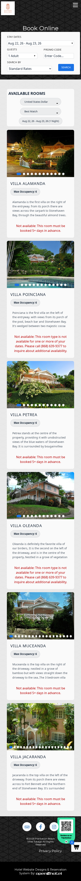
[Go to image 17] (67, 636)
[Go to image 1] (19, 174)
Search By (14, 62)
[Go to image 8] (47, 174)
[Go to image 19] (68, 747)
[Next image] (68, 153)
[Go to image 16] (64, 636)
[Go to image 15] (61, 636)
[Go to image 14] (57, 636)
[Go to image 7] (43, 174)
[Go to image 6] (40, 174)
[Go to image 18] (71, 636)
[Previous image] (12, 153)
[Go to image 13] (65, 285)
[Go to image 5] (36, 174)
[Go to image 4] (32, 174)
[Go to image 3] (28, 174)
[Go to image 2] (24, 174)
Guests (12, 49)
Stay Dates (14, 37)
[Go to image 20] (71, 747)
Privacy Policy (50, 851)
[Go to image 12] (63, 174)
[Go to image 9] (51, 174)
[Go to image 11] (59, 174)
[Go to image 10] (55, 174)
